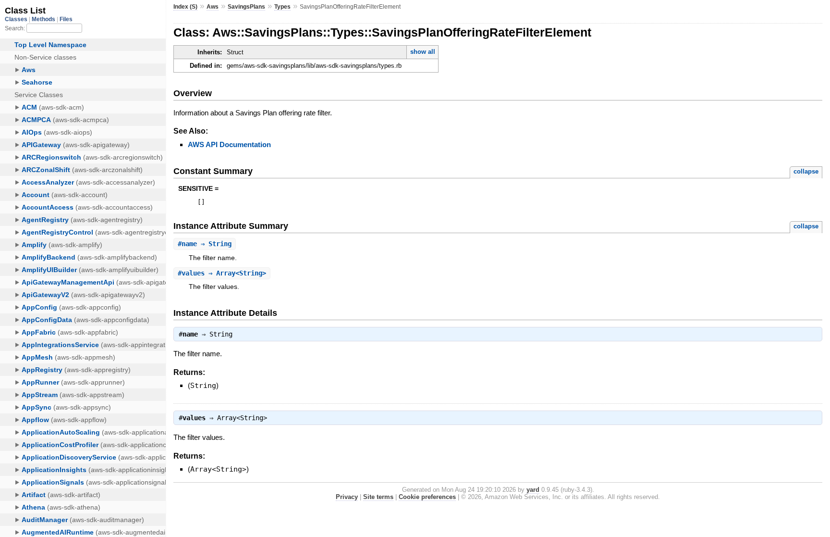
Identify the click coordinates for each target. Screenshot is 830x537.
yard (532, 489)
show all (422, 51)
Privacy (347, 496)
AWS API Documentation (229, 144)
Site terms (378, 496)
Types (282, 6)
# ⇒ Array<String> (222, 273)
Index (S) (185, 6)
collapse (805, 171)
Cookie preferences (427, 496)
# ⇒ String (205, 244)
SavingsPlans (246, 6)
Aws (213, 6)
